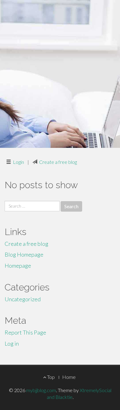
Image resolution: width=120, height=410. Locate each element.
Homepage (18, 265)
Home (69, 377)
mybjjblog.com (41, 390)
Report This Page (25, 332)
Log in (12, 343)
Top (50, 377)
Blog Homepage (24, 254)
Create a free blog (58, 162)
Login (18, 162)
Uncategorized (23, 299)
